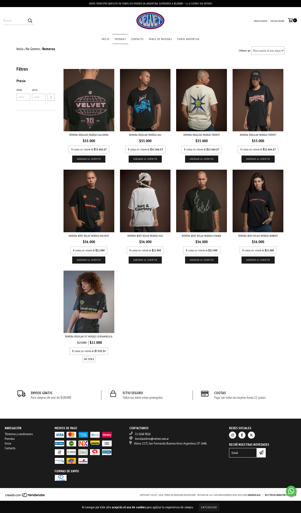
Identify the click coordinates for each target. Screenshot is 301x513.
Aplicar (51, 97)
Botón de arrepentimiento (280, 495)
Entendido (209, 507)
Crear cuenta (260, 21)
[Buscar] (30, 20)
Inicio (105, 39)
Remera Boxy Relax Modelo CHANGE (201, 235)
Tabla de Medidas (160, 39)
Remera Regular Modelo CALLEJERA (88, 134)
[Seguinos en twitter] (251, 435)
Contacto (137, 39)
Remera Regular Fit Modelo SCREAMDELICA (88, 336)
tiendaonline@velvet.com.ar (152, 439)
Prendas (120, 39)
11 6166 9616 (142, 434)
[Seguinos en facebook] (242, 435)
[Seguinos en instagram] (232, 435)
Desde (19, 90)
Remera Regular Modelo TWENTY (201, 134)
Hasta (35, 90)
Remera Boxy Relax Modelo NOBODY (258, 235)
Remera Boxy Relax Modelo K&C (145, 235)
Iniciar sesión (277, 21)
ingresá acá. (254, 495)
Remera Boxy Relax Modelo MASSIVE (89, 235)
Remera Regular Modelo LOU (145, 134)
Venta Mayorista (188, 39)
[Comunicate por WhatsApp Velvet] (291, 491)
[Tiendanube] (25, 496)
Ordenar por (245, 50)
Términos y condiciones (19, 434)
